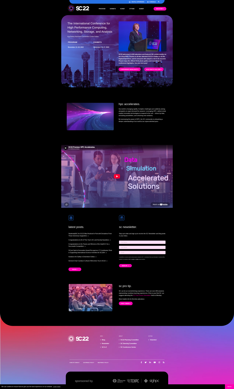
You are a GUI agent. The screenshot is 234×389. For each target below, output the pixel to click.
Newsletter (105, 343)
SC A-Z (104, 347)
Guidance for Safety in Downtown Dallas (81, 256)
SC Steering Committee (128, 343)
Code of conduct (74, 362)
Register (159, 9)
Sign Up (124, 265)
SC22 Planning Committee (129, 340)
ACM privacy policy (88, 362)
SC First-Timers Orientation (142, 295)
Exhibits (113, 8)
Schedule (152, 2)
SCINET (122, 8)
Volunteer (153, 340)
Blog (74, 269)
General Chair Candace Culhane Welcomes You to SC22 (87, 261)
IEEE (137, 259)
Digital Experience (138, 2)
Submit (141, 8)
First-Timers (125, 303)
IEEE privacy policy (103, 362)
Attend (131, 8)
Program (102, 8)
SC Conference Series (128, 347)
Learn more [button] (56, 386)
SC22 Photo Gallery (153, 69)
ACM (133, 259)
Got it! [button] (229, 386)
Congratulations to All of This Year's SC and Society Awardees (88, 240)
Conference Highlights (129, 69)
